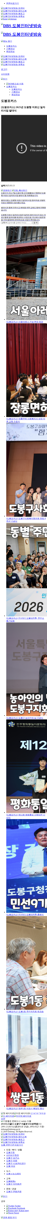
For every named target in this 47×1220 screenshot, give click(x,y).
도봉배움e (11, 1181)
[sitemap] (12, 19)
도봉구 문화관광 (13, 1191)
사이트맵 (5, 74)
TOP (3, 1119)
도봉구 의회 (11, 1161)
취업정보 (15, 95)
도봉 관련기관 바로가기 (12, 1145)
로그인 (4, 69)
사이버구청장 (12, 1155)
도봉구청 (10, 1152)
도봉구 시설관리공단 (16, 1163)
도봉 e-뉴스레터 (13, 1174)
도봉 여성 (10, 1166)
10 (44, 1113)
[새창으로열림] (13, 8)
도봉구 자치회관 (13, 1184)
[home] (4, 19)
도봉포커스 (11, 86)
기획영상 (15, 92)
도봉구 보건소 (12, 1158)
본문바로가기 (12, 3)
